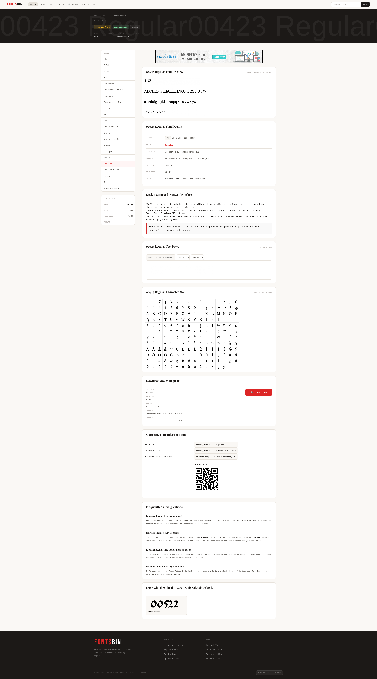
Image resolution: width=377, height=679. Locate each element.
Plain (107, 157)
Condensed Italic (113, 89)
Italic (107, 114)
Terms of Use (213, 658)
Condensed (109, 83)
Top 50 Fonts (171, 649)
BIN (15, 4)
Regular (108, 163)
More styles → (111, 188)
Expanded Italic (112, 102)
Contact (97, 4)
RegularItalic (111, 169)
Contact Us (212, 644)
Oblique (108, 151)
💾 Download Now (258, 392)
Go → (365, 4)
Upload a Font (171, 658)
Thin (106, 182)
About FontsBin (214, 649)
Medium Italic (111, 139)
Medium (107, 132)
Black (107, 58)
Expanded (108, 95)
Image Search (47, 4)
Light (107, 120)
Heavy (107, 108)
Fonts (33, 4)
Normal (107, 145)
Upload (85, 4)
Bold (106, 65)
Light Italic (111, 126)
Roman (107, 175)
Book (106, 77)
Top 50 (61, 4)
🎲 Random (73, 4)
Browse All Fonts (173, 644)
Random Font (170, 654)
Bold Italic (110, 71)
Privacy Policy (214, 654)
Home (96, 15)
